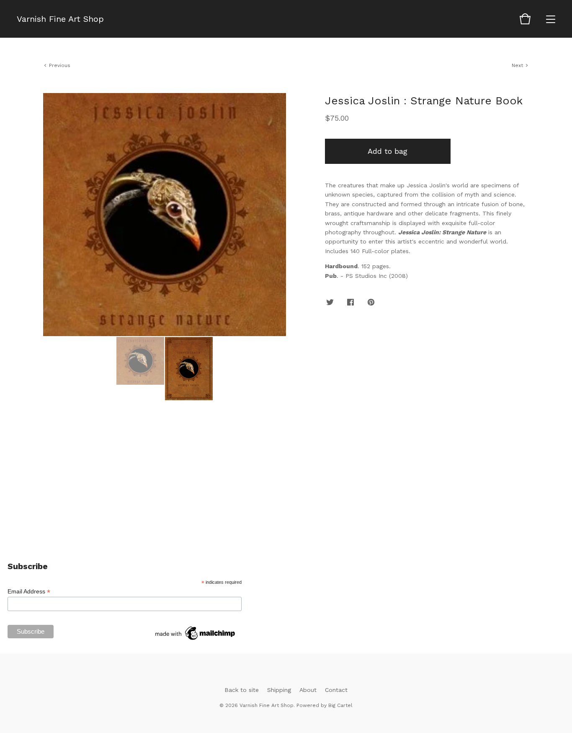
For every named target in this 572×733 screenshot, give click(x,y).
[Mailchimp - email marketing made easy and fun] (195, 640)
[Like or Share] (350, 302)
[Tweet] (330, 302)
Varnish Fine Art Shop (60, 19)
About (308, 689)
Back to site (241, 689)
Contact (336, 689)
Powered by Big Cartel (324, 705)
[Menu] (550, 19)
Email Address (29, 592)
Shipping (279, 689)
